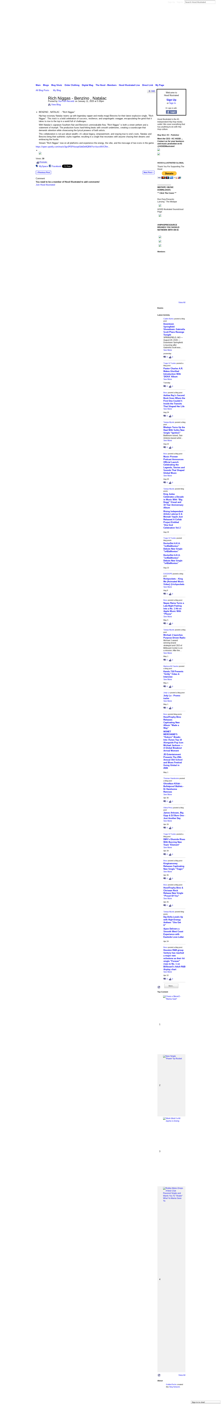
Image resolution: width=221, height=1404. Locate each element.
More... (171, 986)
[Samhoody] (171, 295)
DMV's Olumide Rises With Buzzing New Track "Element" (174, 842)
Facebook (56, 166)
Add (153, 91)
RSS (159, 987)
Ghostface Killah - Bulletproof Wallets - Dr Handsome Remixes (173, 787)
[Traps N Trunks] (171, 259)
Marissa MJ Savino (170, 666)
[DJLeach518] (171, 286)
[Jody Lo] (162, 277)
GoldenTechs (171, 1384)
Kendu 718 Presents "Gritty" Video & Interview (173, 674)
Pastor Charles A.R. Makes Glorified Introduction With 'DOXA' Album (173, 372)
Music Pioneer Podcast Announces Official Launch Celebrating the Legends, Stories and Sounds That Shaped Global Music (174, 464)
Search (218, 2)
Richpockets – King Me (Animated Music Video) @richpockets (173, 582)
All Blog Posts (42, 90)
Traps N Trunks (169, 363)
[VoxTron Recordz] (41, 105)
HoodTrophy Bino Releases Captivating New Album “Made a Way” (172, 722)
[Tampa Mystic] (162, 268)
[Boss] (180, 259)
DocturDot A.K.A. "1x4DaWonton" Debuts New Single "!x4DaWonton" (172, 547)
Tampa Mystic (168, 422)
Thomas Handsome (171, 778)
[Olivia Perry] (180, 277)
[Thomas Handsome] (171, 277)
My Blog (57, 90)
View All (181, 302)
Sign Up (171, 2)
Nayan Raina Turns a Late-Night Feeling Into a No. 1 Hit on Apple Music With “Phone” (173, 608)
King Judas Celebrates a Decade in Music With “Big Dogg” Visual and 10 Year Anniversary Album (173, 501)
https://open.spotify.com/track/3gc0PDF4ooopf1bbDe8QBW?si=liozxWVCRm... (73, 146)
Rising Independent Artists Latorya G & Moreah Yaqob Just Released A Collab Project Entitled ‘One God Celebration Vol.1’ (173, 519)
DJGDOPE (167, 574)
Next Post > (148, 172)
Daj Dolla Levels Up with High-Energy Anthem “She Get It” (173, 921)
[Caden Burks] (162, 259)
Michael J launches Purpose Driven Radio (174, 636)
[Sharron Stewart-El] (180, 295)
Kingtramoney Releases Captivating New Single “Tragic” (173, 866)
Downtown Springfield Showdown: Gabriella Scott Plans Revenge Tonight (174, 329)
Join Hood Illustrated (45, 185)
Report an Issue (162, 1398)
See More (167, 350)
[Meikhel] (180, 286)
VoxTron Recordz (66, 101)
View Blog (56, 104)
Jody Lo (166, 693)
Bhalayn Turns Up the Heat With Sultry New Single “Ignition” (174, 430)
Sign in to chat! (198, 1402)
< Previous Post (43, 172)
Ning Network (174, 1387)
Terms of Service (179, 1398)
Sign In (180, 2)
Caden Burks (168, 319)
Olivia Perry (168, 808)
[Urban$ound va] (162, 295)
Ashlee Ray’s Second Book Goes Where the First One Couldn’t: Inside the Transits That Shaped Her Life (174, 401)
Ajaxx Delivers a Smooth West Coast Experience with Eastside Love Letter (173, 933)
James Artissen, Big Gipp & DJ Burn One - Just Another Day (174, 815)
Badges (149, 1398)
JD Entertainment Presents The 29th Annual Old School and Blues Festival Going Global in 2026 (172, 761)
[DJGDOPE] (171, 268)
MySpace (43, 166)
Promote (43, 162)
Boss (165, 393)
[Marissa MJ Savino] (180, 268)
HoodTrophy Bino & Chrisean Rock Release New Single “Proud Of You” (173, 892)
